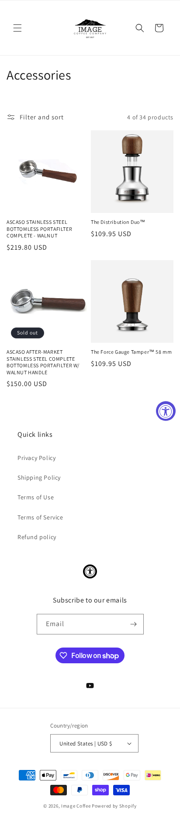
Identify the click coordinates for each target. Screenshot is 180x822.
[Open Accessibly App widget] (90, 571)
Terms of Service (40, 517)
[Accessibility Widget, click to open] (166, 411)
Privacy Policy (36, 458)
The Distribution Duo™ (118, 222)
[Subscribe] (133, 624)
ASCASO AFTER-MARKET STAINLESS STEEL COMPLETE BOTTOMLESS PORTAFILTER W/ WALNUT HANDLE (43, 362)
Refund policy (36, 537)
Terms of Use (35, 497)
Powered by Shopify (114, 806)
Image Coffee (75, 806)
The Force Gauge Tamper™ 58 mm (131, 351)
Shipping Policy (39, 477)
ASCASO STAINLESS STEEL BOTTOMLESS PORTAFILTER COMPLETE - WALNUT (39, 229)
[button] (17, 28)
